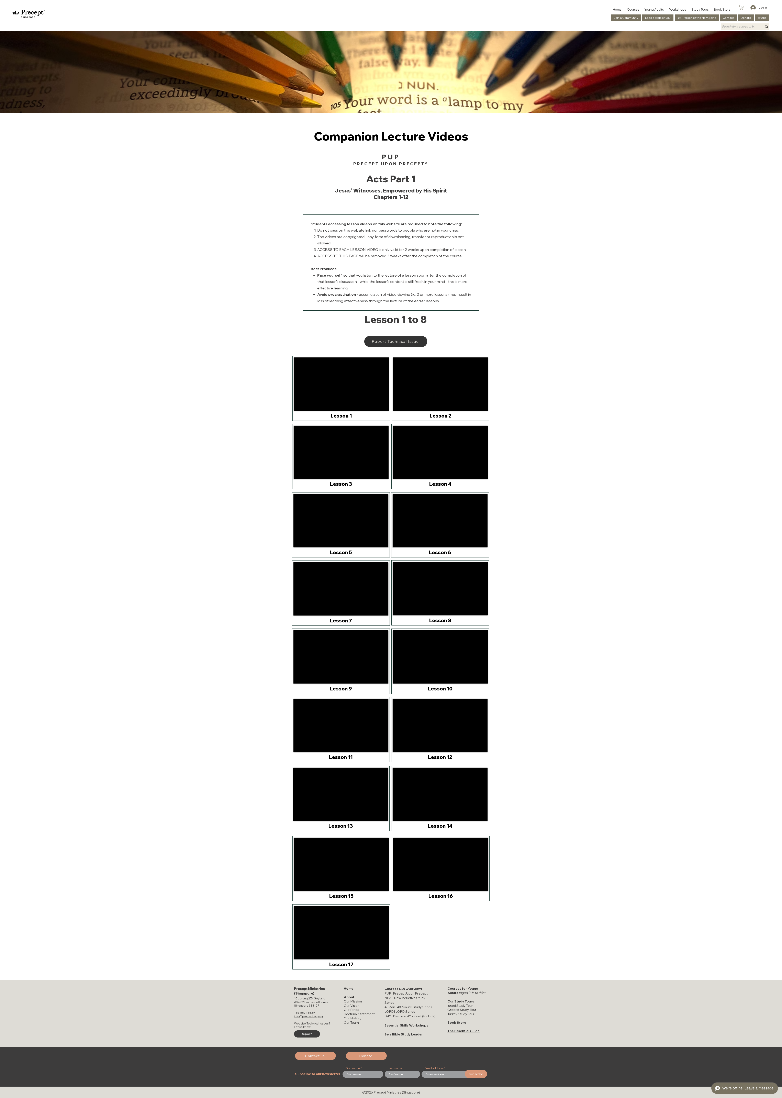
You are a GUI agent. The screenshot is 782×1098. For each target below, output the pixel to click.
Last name (395, 1068)
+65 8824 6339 (304, 1012)
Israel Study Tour (460, 1005)
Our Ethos (351, 1010)
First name (353, 1068)
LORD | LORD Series (399, 1011)
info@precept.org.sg (308, 1016)
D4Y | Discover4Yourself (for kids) (409, 1016)
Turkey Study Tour (460, 1014)
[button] (741, 7)
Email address (434, 1068)
